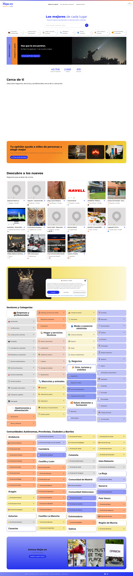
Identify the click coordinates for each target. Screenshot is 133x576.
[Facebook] (105, 574)
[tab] (61, 51)
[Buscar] (86, 25)
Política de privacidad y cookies (54, 295)
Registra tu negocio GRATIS (37, 556)
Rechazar (66, 292)
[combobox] (64, 25)
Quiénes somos (64, 574)
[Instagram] (107, 574)
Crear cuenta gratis (120, 61)
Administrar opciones (79, 292)
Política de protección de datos (67, 295)
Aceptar (53, 292)
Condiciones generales (55, 574)
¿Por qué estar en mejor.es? (67, 4)
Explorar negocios (18, 56)
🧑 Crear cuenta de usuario (19, 157)
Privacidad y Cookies (34, 574)
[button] (85, 280)
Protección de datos (44, 574)
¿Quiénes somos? (80, 4)
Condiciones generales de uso (79, 295)
